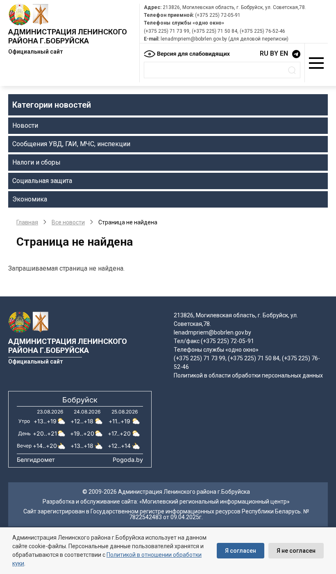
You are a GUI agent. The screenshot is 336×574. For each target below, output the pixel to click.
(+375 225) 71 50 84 (214, 31)
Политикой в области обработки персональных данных (248, 375)
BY (274, 53)
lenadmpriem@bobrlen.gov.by (194, 39)
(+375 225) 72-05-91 (218, 15)
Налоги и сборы (36, 162)
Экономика (29, 199)
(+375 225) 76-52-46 (262, 31)
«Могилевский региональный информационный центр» (214, 501)
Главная (27, 222)
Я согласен (240, 550)
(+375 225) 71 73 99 (166, 31)
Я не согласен (296, 550)
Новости (25, 125)
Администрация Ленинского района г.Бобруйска (67, 36)
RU (264, 53)
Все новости (68, 222)
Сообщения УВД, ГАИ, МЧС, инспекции (71, 144)
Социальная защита (42, 181)
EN (284, 53)
